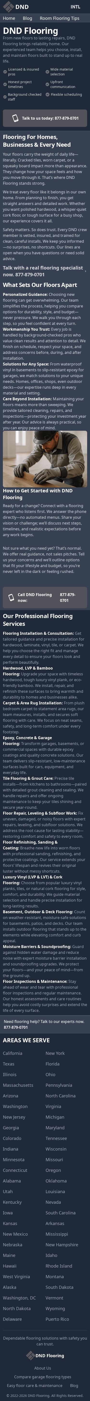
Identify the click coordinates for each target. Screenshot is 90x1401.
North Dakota (17, 1308)
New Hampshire (62, 1245)
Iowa (8, 1213)
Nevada (53, 1202)
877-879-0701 (16, 1027)
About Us (42, 1368)
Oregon (53, 1170)
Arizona (10, 1096)
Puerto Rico (57, 1319)
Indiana (10, 1149)
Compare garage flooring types (42, 1376)
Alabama (12, 1181)
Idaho (51, 1255)
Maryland (55, 1128)
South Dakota (59, 1287)
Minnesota (13, 1159)
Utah (8, 1191)
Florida (53, 1064)
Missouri (54, 1159)
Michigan (55, 1117)
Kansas (10, 1223)
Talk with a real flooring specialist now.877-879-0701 (43, 271)
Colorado (12, 1138)
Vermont (54, 1298)
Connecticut (15, 1170)
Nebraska (12, 1245)
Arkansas (55, 1223)
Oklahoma (56, 1181)
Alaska (9, 1287)
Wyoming (55, 1308)
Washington (15, 1106)
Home (9, 18)
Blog (27, 18)
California (12, 1053)
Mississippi (57, 1234)
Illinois (10, 1074)
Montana (55, 1276)
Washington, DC (19, 1298)
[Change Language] (76, 7)
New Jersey (14, 1117)
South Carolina (61, 1213)
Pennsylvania (59, 1085)
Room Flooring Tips (59, 18)
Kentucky (12, 1202)
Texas (8, 1064)
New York (55, 1053)
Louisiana (55, 1191)
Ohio (50, 1074)
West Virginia (16, 1276)
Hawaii (10, 1266)
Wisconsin (56, 1149)
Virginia (53, 1106)
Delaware (12, 1319)
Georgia (11, 1128)
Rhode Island (59, 1266)
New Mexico (15, 1234)
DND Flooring (38, 1395)
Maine (9, 1255)
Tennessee (56, 1138)
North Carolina (61, 1096)
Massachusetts (18, 1085)
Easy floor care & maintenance (34, 1385)
